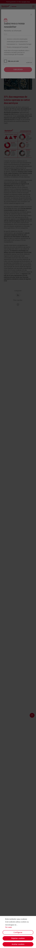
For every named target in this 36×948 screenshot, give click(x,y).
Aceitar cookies (18, 944)
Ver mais (8, 927)
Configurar (18, 932)
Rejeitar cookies (18, 938)
